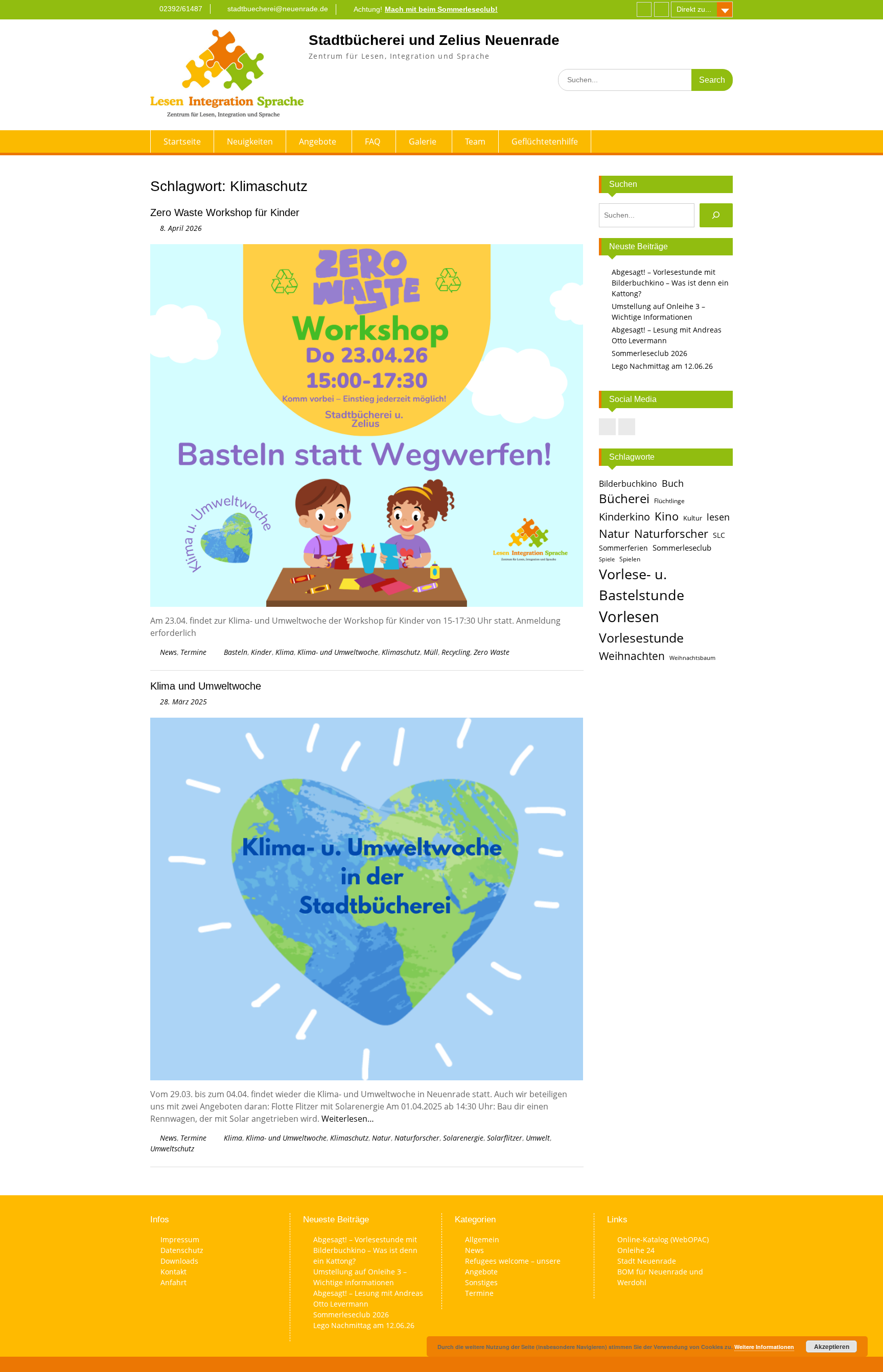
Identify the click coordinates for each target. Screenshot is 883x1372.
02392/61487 (180, 9)
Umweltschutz (172, 1148)
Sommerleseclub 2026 (649, 353)
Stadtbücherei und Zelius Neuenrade (434, 40)
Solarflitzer (504, 1138)
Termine (193, 652)
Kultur (692, 518)
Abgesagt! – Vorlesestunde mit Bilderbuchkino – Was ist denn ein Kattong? (670, 282)
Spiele (607, 559)
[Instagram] (661, 9)
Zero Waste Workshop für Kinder (224, 212)
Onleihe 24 (636, 1250)
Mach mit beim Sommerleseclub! (441, 9)
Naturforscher (416, 1138)
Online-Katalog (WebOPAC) (663, 1239)
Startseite (182, 141)
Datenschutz (181, 1250)
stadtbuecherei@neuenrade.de (277, 9)
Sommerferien (623, 548)
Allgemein (482, 1239)
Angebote (317, 141)
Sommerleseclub (682, 547)
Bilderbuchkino (628, 483)
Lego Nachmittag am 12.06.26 (662, 366)
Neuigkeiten (250, 141)
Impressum (179, 1239)
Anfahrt (173, 1282)
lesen (718, 517)
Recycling (456, 652)
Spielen (629, 559)
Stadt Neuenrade (646, 1261)
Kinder (261, 652)
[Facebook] (644, 9)
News (168, 652)
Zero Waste (491, 652)
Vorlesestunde (641, 637)
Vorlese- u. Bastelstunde (641, 584)
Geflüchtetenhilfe (545, 141)
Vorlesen (629, 616)
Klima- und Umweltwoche (337, 652)
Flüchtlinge (669, 501)
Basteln (235, 652)
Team (475, 141)
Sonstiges (481, 1282)
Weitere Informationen (764, 1347)
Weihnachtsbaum (692, 657)
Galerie (422, 141)
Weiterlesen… (347, 1118)
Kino (667, 516)
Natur (381, 1138)
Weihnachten (632, 655)
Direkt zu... (694, 9)
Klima (284, 652)
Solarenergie (463, 1138)
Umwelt (538, 1138)
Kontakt (173, 1271)
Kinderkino (624, 516)
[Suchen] (716, 215)
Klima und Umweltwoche (205, 686)
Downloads (179, 1261)
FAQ (372, 141)
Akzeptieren (831, 1346)
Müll (431, 652)
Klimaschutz (401, 652)
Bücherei (624, 498)
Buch (673, 483)
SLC (719, 535)
